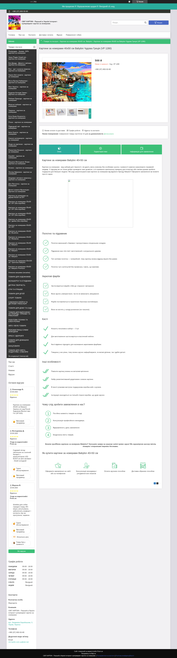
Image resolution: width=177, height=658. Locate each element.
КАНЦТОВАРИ (14, 346)
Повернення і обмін (73, 35)
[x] (157, 484)
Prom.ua (100, 651)
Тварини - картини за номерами (16, 111)
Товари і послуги (15, 47)
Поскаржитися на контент (106, 656)
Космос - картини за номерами (20, 168)
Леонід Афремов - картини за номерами (20, 173)
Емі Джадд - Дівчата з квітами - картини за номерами (20, 64)
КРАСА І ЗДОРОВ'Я (16, 336)
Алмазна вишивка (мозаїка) (19, 272)
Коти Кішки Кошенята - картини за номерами (17, 117)
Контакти (32, 35)
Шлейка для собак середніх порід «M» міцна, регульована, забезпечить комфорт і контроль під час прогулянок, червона (22, 510)
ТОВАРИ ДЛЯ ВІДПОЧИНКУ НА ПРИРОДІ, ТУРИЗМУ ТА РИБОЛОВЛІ (19, 314)
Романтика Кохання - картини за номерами (20, 151)
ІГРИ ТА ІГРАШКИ (15, 289)
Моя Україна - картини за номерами (18, 87)
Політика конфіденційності (125, 656)
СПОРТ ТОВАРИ (14, 298)
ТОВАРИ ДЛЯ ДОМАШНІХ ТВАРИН (18, 341)
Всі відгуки (22, 551)
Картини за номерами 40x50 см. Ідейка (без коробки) (19, 220)
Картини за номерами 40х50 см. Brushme (19, 232)
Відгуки (59, 35)
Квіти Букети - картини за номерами (18, 133)
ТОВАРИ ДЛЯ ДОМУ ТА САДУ (20, 308)
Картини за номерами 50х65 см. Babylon (19, 255)
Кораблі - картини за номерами (16, 157)
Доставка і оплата (46, 35)
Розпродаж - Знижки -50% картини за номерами (18, 52)
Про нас (22, 35)
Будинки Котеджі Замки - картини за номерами (18, 93)
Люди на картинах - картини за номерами (20, 145)
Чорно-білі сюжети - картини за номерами (19, 76)
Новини (11, 370)
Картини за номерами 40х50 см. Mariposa (19, 238)
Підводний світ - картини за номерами (19, 127)
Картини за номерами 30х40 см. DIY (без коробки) (19, 208)
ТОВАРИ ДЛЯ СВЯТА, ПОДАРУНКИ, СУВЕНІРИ (18, 351)
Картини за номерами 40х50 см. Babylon (76, 41)
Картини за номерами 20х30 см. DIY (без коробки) (19, 202)
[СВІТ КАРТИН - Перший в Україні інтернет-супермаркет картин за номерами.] (14, 22)
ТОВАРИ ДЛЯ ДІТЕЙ (16, 294)
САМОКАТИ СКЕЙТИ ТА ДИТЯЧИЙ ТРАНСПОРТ (18, 303)
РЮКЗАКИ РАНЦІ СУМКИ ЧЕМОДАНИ (18, 331)
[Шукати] (145, 23)
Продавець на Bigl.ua (88, 653)
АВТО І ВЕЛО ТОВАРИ (17, 326)
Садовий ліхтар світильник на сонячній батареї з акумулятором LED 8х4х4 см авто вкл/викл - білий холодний (22, 455)
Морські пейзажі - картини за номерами (19, 105)
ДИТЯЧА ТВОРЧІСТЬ (16, 285)
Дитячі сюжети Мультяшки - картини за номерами (19, 190)
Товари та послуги (51, 41)
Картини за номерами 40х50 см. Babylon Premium (19, 267)
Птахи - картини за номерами (20, 122)
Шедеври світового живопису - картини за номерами (20, 179)
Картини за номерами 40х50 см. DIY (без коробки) (19, 214)
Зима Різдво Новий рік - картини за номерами (17, 58)
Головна (11, 35)
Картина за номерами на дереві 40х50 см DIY (18, 196)
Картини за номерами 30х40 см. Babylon (19, 244)
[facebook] (155, 484)
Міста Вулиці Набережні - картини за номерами (18, 81)
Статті (11, 366)
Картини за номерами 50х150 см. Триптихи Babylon (20, 261)
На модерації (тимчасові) (18, 356)
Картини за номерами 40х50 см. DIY (19, 226)
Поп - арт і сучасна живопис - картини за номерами (20, 70)
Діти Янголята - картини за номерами (18, 184)
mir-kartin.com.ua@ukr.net (18, 642)
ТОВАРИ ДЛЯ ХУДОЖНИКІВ (19, 277)
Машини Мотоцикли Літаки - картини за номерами (19, 163)
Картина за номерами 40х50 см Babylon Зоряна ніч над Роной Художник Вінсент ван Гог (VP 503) (21, 409)
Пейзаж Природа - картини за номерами (20, 99)
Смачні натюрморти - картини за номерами (20, 139)
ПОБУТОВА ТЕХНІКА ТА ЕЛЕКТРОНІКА (18, 320)
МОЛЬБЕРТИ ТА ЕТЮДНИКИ (19, 281)
